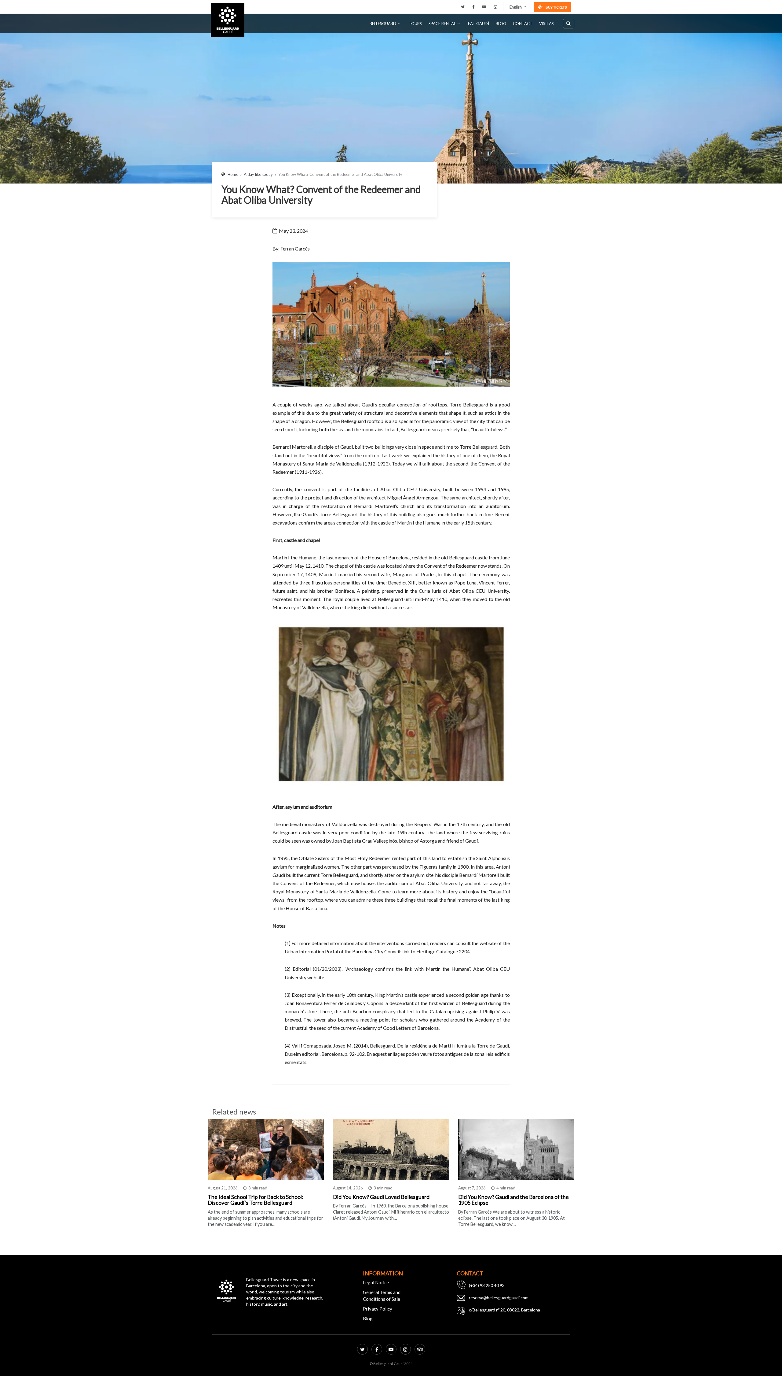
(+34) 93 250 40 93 (487, 1285)
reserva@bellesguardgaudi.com (498, 1297)
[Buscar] (568, 23)
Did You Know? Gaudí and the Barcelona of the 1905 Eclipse (513, 1199)
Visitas (546, 23)
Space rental (442, 23)
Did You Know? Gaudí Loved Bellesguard (381, 1196)
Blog (501, 23)
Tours (415, 23)
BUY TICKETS (556, 7)
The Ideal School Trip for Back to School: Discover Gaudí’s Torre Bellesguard (255, 1199)
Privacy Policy (377, 1308)
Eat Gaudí (478, 23)
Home (233, 174)
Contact (522, 23)
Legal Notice (376, 1282)
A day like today (258, 174)
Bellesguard (383, 23)
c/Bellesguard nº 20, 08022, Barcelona (504, 1309)
